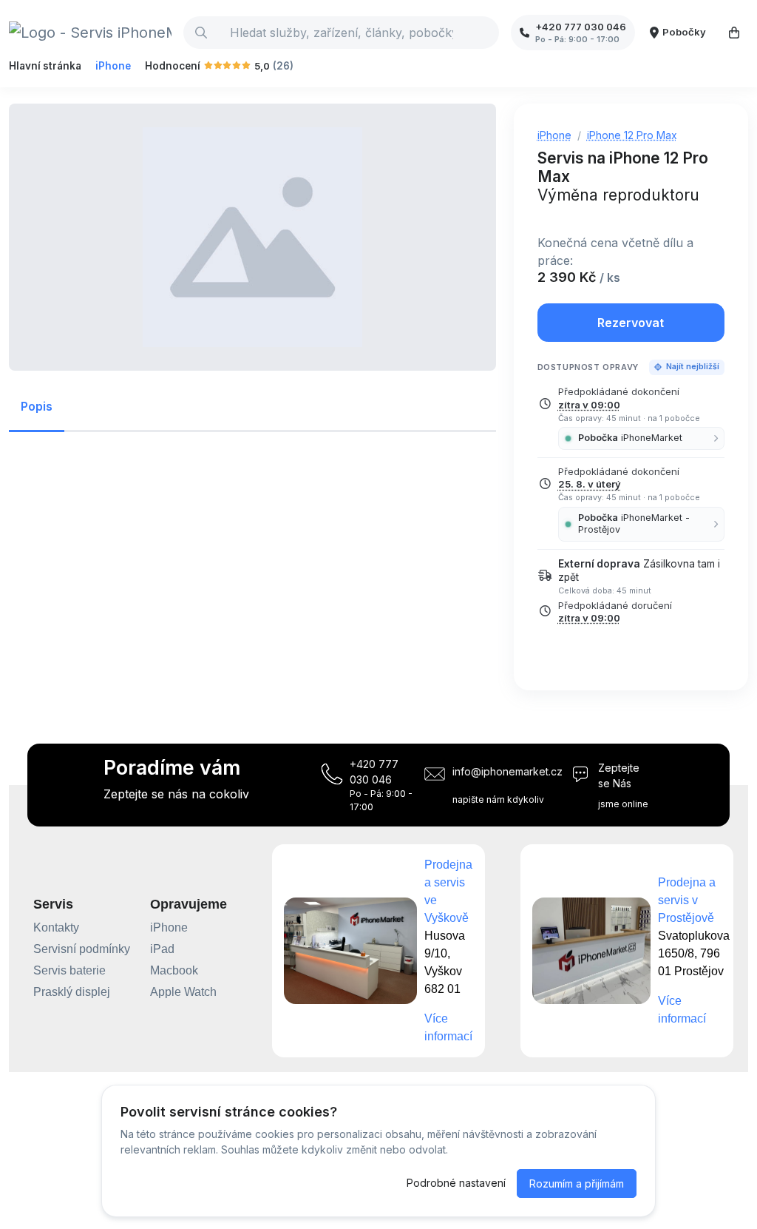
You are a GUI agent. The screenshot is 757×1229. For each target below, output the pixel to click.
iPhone (113, 66)
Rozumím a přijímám (576, 1183)
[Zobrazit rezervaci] (734, 32)
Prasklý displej (71, 992)
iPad (162, 949)
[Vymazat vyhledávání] (487, 32)
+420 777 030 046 (374, 772)
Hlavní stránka (45, 66)
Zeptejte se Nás (618, 775)
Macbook (174, 970)
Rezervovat (630, 322)
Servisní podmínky (81, 949)
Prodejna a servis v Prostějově (687, 900)
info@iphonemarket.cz (507, 771)
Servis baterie (69, 970)
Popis (36, 406)
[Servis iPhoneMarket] (90, 32)
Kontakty (56, 927)
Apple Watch (183, 992)
